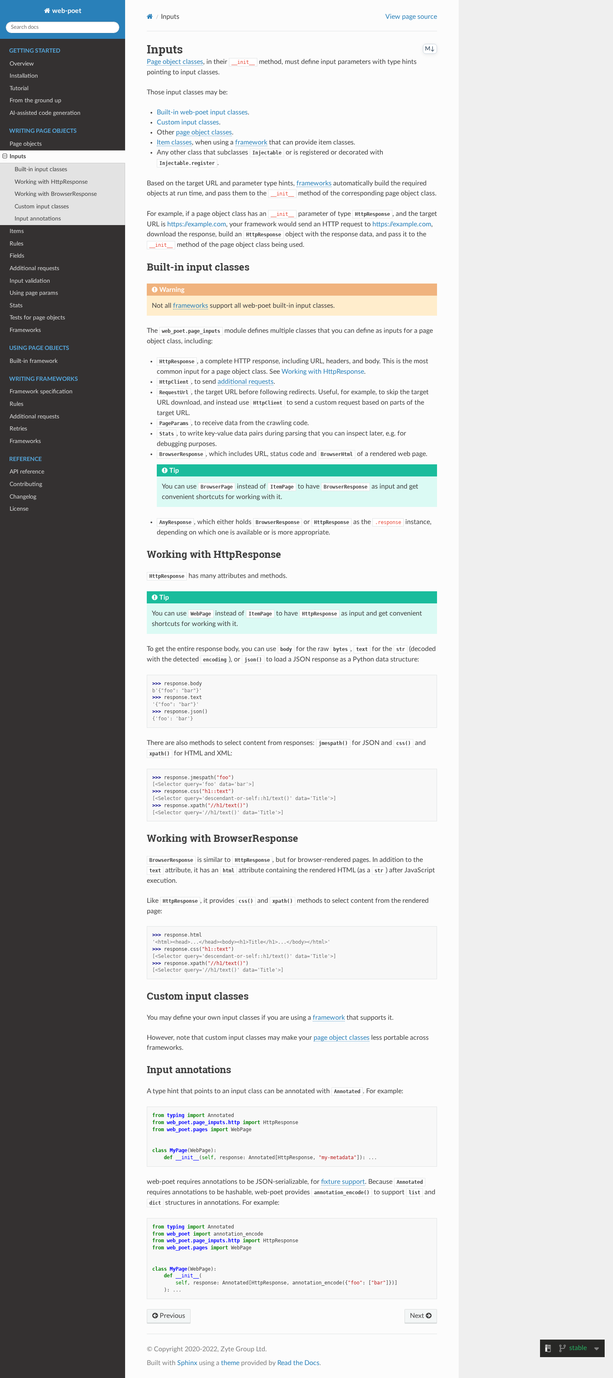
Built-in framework (34, 361)
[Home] (150, 16)
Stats (16, 305)
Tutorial (19, 88)
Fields (17, 256)
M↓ (430, 49)
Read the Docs (298, 1363)
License (19, 509)
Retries (18, 429)
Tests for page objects (37, 317)
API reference (27, 472)
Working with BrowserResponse (56, 194)
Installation (24, 76)
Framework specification (41, 391)
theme (230, 1363)
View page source (411, 16)
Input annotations (38, 218)
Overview (22, 64)
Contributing (26, 484)
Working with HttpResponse (51, 182)
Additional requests (34, 268)
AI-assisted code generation (45, 113)
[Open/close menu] (5, 156)
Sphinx (187, 1363)
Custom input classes (42, 206)
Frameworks (25, 330)
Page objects (26, 144)
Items (17, 231)
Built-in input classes (41, 169)
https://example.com (196, 224)
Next (418, 1315)
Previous (171, 1315)
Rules (16, 244)
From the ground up (35, 100)
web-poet (65, 11)
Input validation (30, 281)
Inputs (18, 156)
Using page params (34, 293)
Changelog (23, 497)
